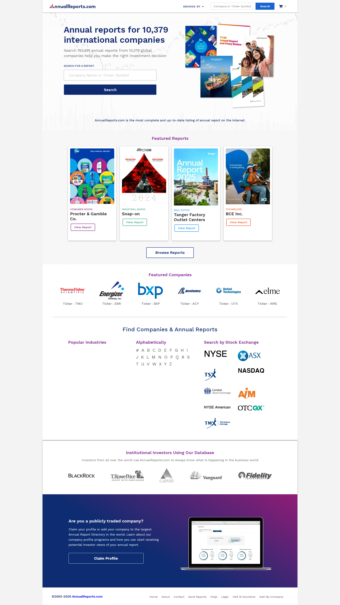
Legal (225, 596)
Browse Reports (170, 252)
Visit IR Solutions (244, 596)
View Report (83, 227)
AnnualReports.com (87, 596)
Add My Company (271, 596)
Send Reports (197, 596)
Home (153, 596)
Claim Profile (106, 558)
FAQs (213, 596)
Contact (179, 596)
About (166, 596)
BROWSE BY (191, 6)
